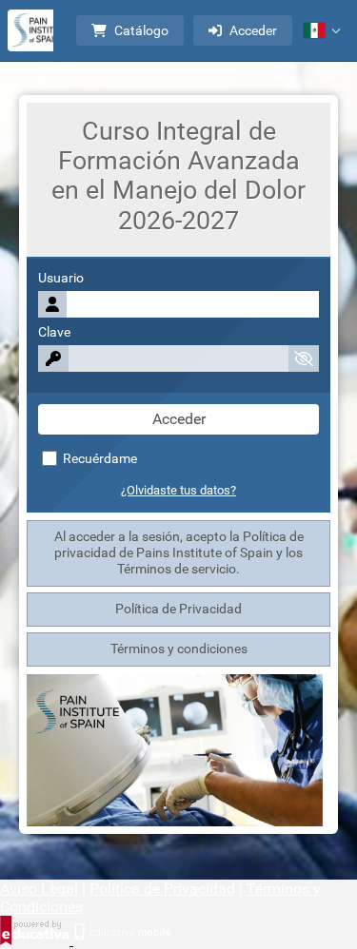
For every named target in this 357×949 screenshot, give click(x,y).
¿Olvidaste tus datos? (178, 490)
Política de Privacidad (178, 609)
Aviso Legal (39, 889)
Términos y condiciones (179, 649)
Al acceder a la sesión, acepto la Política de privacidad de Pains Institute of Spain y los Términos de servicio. (179, 553)
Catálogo (141, 30)
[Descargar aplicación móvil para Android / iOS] (122, 940)
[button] (321, 30)
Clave (54, 332)
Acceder (253, 30)
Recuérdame (98, 459)
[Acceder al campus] (40, 30)
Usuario (61, 278)
